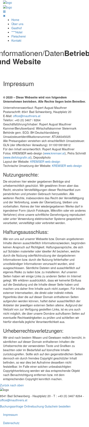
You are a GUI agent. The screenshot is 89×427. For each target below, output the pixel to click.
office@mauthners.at (26, 116)
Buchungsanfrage (11, 406)
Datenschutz (11, 423)
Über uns (17, 24)
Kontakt (16, 40)
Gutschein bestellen (58, 406)
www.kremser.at (54, 153)
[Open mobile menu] (4, 11)
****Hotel (16, 32)
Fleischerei (18, 36)
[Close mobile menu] (4, 15)
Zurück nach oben (12, 385)
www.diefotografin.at (17, 157)
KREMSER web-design (45, 161)
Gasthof (16, 28)
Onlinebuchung (34, 406)
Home (15, 20)
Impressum (10, 414)
